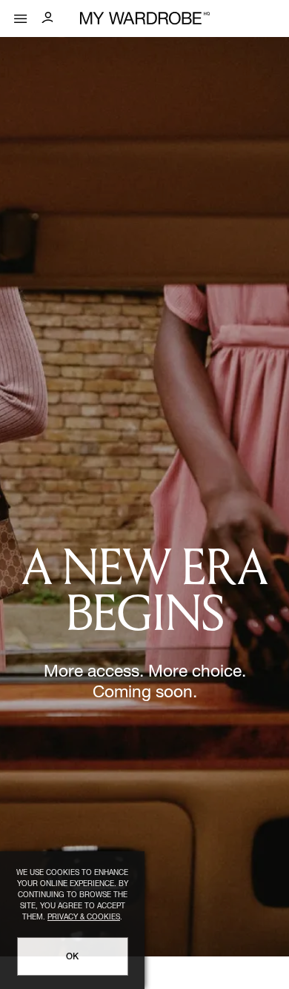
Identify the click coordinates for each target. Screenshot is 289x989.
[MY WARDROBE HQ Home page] (144, 19)
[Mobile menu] (20, 15)
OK (72, 957)
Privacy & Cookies (83, 918)
